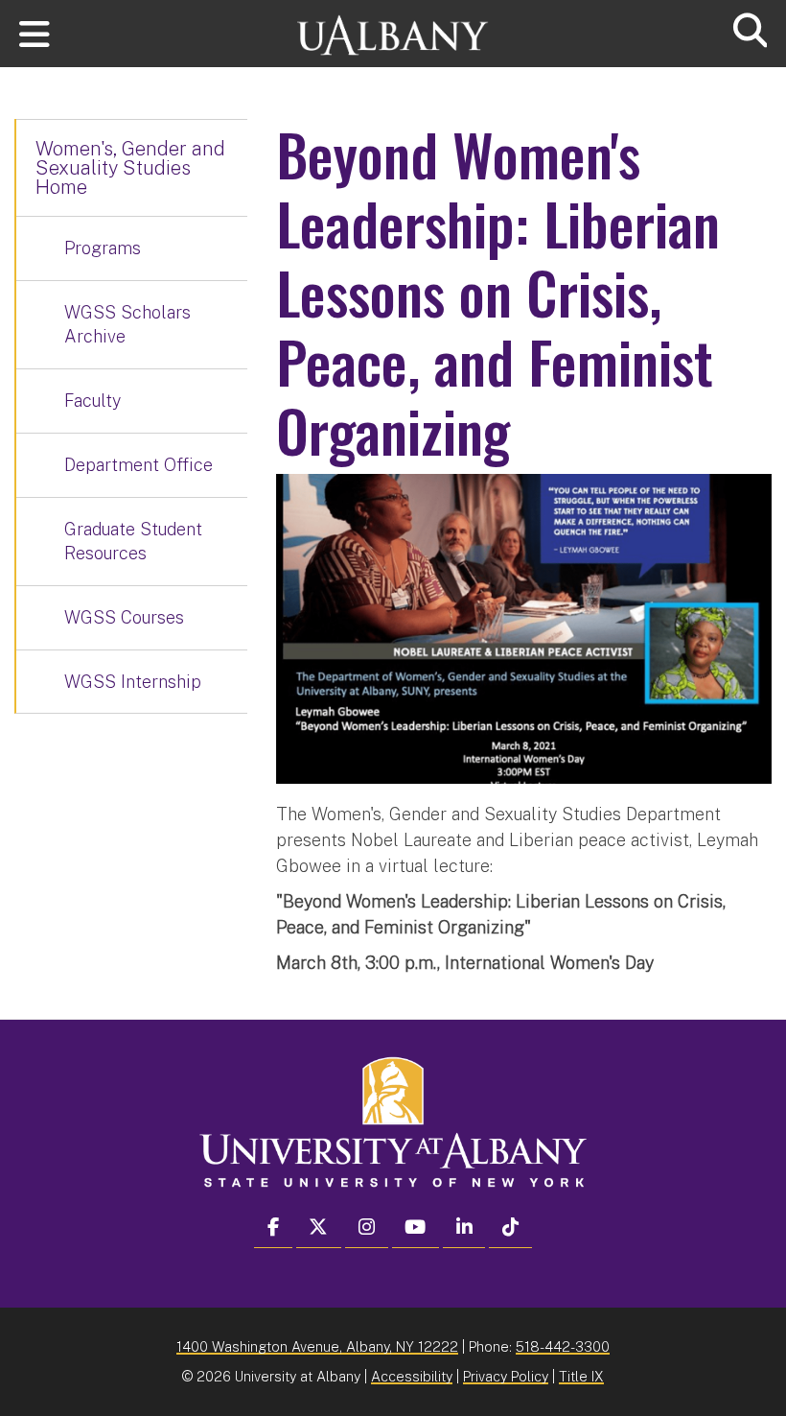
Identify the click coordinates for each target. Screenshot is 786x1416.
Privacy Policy (505, 1376)
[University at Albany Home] (393, 26)
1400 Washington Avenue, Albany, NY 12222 (317, 1346)
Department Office (138, 465)
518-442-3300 (563, 1346)
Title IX (581, 1376)
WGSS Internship (132, 682)
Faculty (92, 400)
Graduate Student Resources (133, 541)
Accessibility (411, 1376)
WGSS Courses (124, 617)
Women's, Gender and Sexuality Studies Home (130, 168)
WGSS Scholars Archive (127, 324)
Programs (102, 248)
